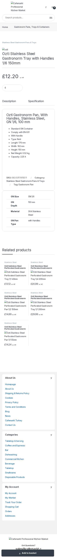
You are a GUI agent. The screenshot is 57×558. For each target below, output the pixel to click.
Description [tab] (9, 101)
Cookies (9, 398)
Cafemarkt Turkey (13, 420)
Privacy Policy (11, 402)
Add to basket (29, 553)
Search (51, 17)
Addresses (10, 516)
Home (5, 27)
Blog (7, 411)
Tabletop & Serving (14, 441)
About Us (9, 389)
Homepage (10, 384)
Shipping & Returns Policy (17, 393)
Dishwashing (11, 454)
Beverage (10, 463)
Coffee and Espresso (15, 445)
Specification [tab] (36, 101)
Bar (6, 450)
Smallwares (10, 472)
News (7, 416)
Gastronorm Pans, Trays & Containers (31, 27)
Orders (8, 511)
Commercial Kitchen (14, 459)
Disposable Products (15, 477)
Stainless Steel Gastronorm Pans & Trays (19, 42)
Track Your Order (13, 502)
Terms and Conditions (15, 407)
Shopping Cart (12, 507)
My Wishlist (10, 497)
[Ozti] (5, 49)
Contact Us (10, 425)
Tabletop (9, 468)
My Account (10, 493)
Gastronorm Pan (25, 184)
